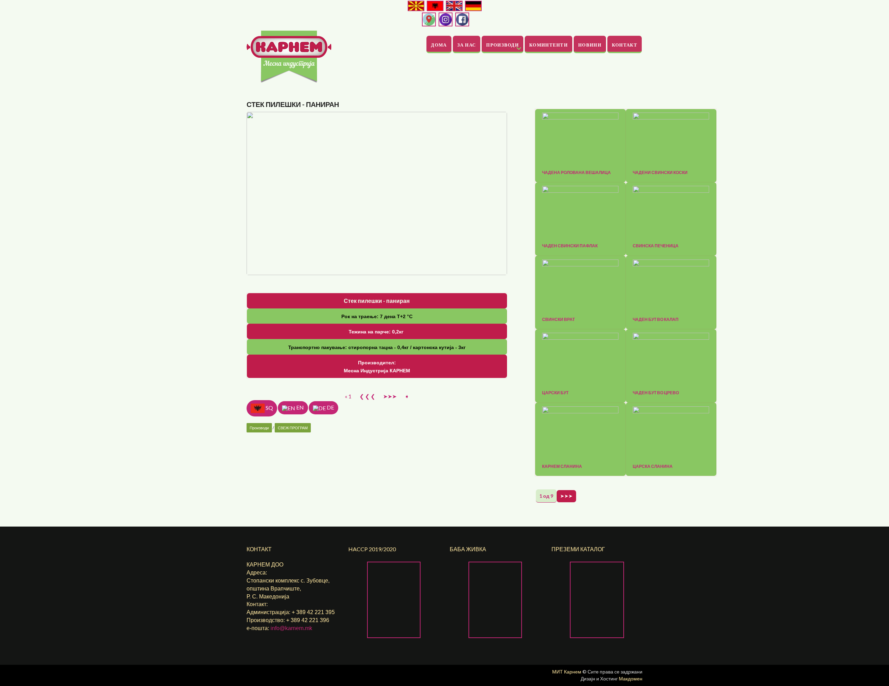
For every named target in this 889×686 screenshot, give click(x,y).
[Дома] (289, 55)
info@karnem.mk (291, 628)
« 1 (348, 396)
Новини (589, 44)
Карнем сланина (562, 466)
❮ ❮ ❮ (367, 396)
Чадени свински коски (660, 172)
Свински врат (558, 319)
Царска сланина (653, 466)
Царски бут (555, 392)
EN (299, 407)
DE (330, 407)
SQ (269, 407)
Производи (502, 44)
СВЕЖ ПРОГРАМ (293, 427)
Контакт (624, 44)
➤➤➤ (390, 396)
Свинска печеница (656, 245)
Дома (439, 44)
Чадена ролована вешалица (576, 172)
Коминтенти (548, 44)
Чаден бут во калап (656, 319)
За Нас (466, 44)
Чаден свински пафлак (570, 245)
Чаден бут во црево (656, 392)
